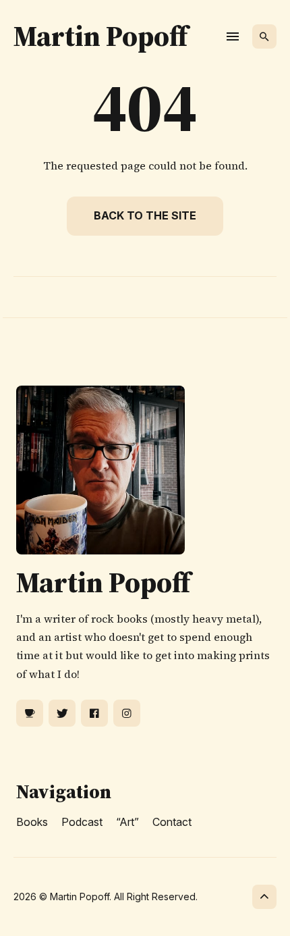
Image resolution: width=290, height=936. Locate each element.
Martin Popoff (100, 35)
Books (32, 822)
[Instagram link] (126, 713)
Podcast (82, 822)
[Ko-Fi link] (29, 713)
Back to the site (145, 215)
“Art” (127, 822)
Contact (172, 822)
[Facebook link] (94, 713)
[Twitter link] (62, 713)
